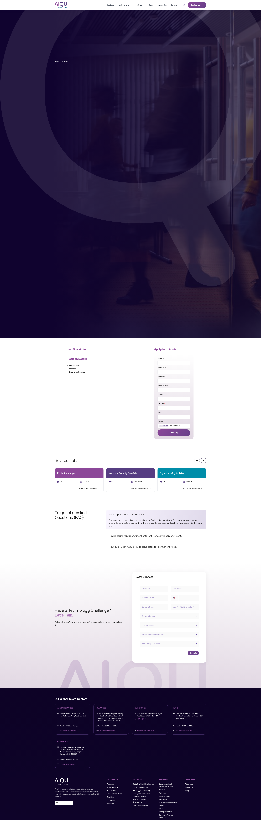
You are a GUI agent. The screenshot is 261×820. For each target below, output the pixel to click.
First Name (162, 359)
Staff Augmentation (140, 805)
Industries (138, 5)
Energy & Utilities (165, 812)
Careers (174, 5)
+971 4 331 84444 (143, 719)
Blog (187, 791)
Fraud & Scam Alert (114, 794)
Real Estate (163, 799)
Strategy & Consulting (141, 791)
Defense (162, 808)
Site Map (110, 804)
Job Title (161, 404)
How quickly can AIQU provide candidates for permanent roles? (143, 546)
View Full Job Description (88, 489)
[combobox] (64, 803)
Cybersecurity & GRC (141, 787)
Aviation (162, 790)
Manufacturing (164, 796)
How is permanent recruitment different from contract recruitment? (145, 535)
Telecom (162, 793)
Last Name (162, 377)
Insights (150, 5)
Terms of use (112, 791)
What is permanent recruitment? (126, 514)
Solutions (110, 5)
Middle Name (162, 368)
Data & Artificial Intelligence (143, 784)
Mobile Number (163, 386)
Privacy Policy (112, 787)
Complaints (111, 800)
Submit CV (189, 787)
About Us (162, 5)
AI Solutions (124, 5)
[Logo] (62, 5)
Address (160, 395)
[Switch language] (184, 5)
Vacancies (64, 61)
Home (57, 61)
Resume (161, 422)
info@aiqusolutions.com (68, 731)
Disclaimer (111, 797)
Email (160, 413)
